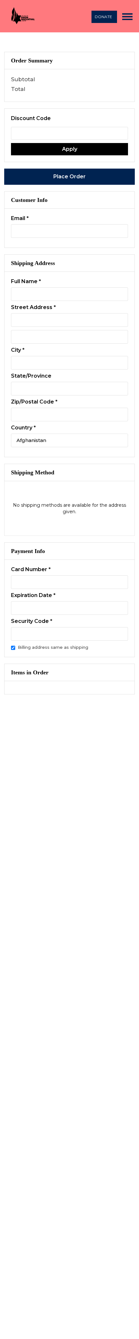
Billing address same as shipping (53, 647)
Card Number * (31, 569)
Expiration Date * (33, 595)
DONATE (103, 16)
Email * (20, 218)
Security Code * (31, 621)
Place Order (69, 176)
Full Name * (26, 281)
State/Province (31, 376)
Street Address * (33, 307)
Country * (23, 428)
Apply (69, 149)
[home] (21, 16)
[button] (127, 16)
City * (18, 350)
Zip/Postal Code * (34, 402)
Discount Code (31, 118)
